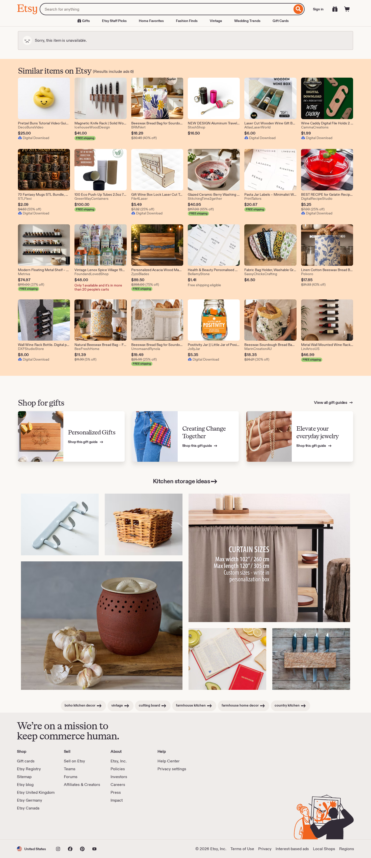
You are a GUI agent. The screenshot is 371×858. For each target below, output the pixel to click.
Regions (346, 848)
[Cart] (347, 9)
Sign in (318, 9)
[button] (31, 849)
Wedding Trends (247, 21)
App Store (34, 825)
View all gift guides (331, 402)
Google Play (72, 825)
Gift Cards (281, 21)
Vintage (216, 21)
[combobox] (166, 9)
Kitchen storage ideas (181, 481)
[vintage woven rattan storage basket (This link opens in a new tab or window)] (143, 525)
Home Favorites (151, 21)
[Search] (298, 9)
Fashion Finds (187, 21)
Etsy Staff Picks (114, 21)
